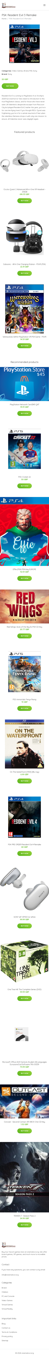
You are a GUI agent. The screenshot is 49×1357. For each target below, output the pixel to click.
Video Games (17, 71)
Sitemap (5, 1340)
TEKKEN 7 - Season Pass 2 (24, 1216)
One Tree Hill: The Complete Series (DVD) (24, 989)
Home (4, 19)
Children (5, 1292)
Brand (26, 71)
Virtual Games (7, 1305)
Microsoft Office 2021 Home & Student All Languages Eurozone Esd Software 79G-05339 (24, 1063)
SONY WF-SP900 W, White (24, 917)
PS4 (30, 71)
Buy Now (10, 86)
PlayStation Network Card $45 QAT (24, 404)
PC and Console (8, 1296)
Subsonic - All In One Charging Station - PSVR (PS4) (24, 264)
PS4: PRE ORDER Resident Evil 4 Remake (24, 844)
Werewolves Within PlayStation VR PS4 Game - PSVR (24, 337)
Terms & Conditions (9, 1332)
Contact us (6, 1328)
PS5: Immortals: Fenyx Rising (24, 699)
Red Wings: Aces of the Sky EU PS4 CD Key (24, 627)
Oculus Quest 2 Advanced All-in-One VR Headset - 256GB (25, 190)
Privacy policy (7, 1336)
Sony (35, 71)
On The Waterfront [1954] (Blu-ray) (24, 772)
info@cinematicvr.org (10, 1275)
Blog (3, 1324)
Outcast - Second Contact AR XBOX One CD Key (24, 1122)
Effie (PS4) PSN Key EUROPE (24, 569)
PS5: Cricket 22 (24, 477)
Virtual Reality (7, 1309)
